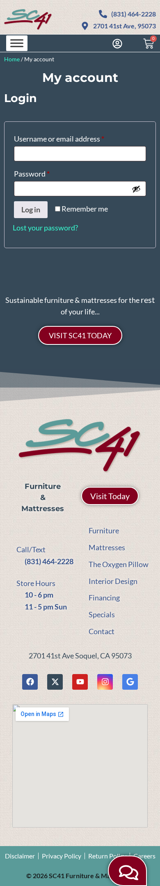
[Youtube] (80, 682)
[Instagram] (105, 682)
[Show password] (136, 188)
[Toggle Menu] (16, 43)
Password (46, 172)
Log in (30, 209)
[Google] (130, 682)
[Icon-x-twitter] (55, 682)
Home (12, 59)
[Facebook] (30, 682)
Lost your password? (45, 227)
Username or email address (73, 137)
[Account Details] (115, 43)
